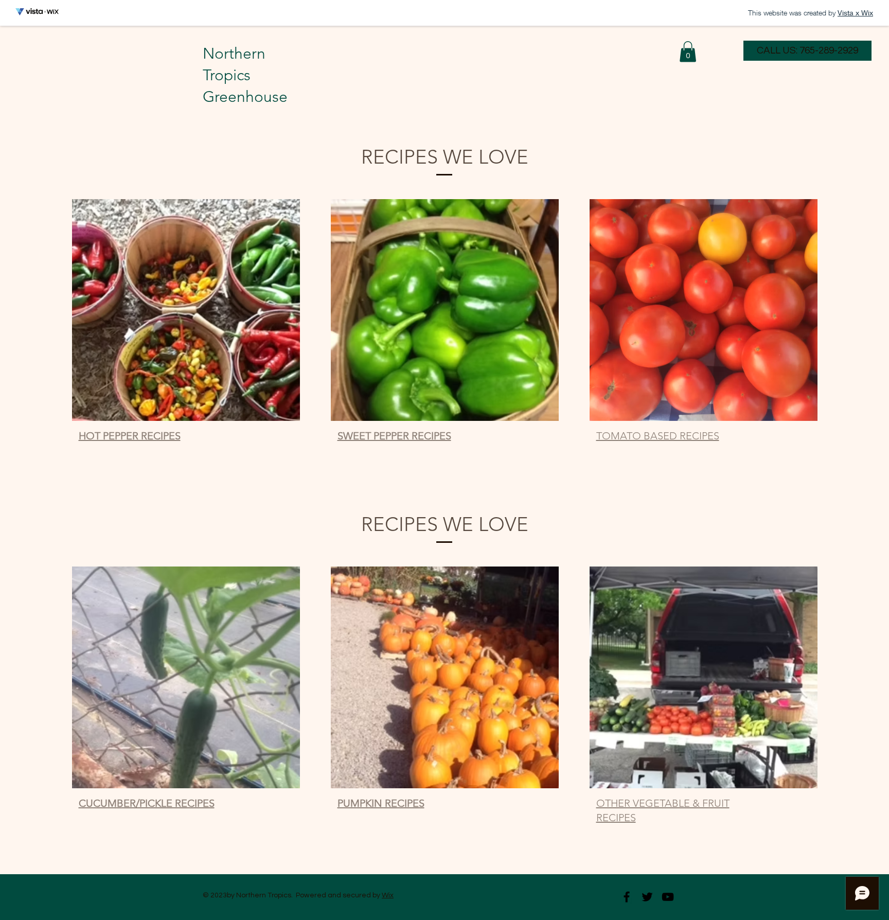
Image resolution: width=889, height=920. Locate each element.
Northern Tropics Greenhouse (245, 75)
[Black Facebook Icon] (626, 897)
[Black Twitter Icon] (647, 897)
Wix (388, 895)
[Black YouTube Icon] (668, 897)
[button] (688, 51)
